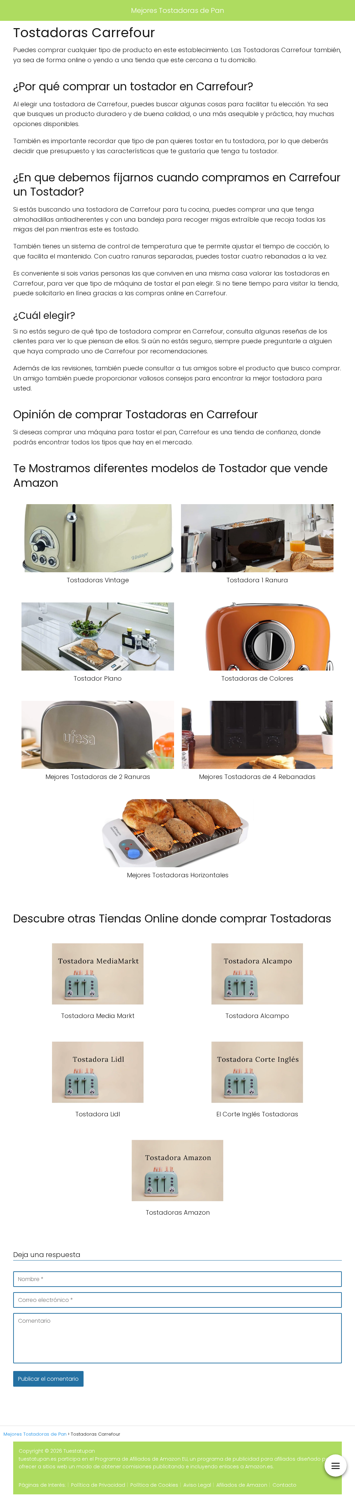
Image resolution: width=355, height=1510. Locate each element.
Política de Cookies (154, 1485)
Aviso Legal (197, 1485)
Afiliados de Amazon (241, 1485)
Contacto (284, 1485)
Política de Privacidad (98, 1485)
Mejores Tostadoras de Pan (177, 10)
